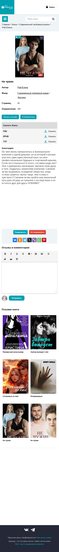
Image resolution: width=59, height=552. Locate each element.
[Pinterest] (44, 240)
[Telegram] (24, 240)
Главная (6, 24)
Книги (14, 24)
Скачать (52, 131)
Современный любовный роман (34, 24)
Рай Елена (7, 27)
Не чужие (7, 441)
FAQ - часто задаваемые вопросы (29, 544)
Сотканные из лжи (10, 396)
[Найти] (53, 18)
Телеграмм (33, 530)
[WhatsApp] (39, 240)
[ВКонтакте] (15, 240)
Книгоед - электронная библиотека (7, 7)
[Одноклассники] (20, 240)
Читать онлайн (10, 117)
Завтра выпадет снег (40, 352)
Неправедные (36, 396)
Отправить (17, 298)
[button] (5, 254)
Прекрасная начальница (13, 352)
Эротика (21, 97)
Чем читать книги (44, 538)
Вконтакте (26, 530)
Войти (52, 7)
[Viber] (34, 240)
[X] (29, 240)
